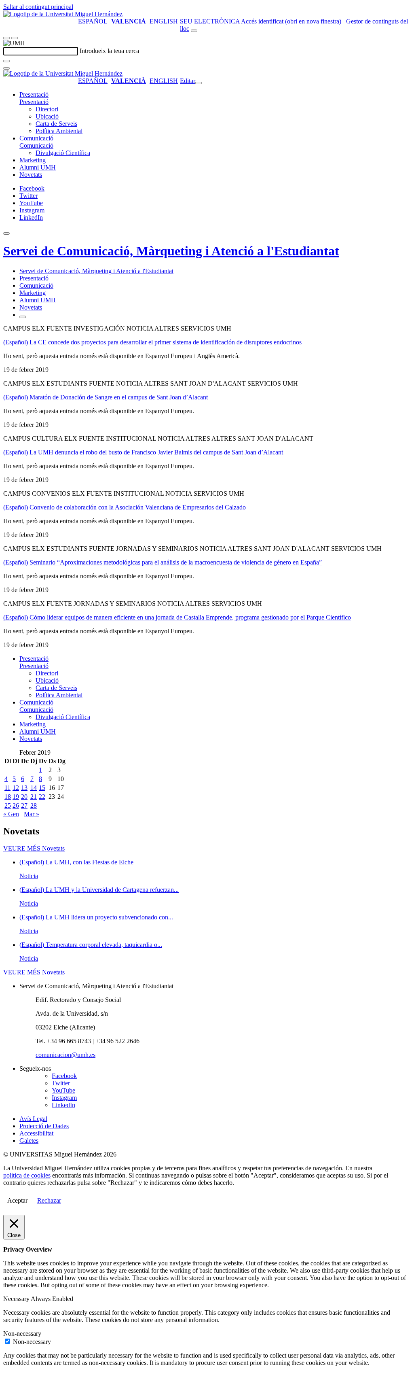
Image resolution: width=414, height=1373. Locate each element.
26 (16, 805)
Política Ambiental (59, 130)
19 (16, 796)
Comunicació (36, 138)
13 (24, 787)
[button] (34, 101)
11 (7, 787)
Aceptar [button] (17, 1200)
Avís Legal (33, 1118)
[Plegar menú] (198, 83)
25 (7, 805)
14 (33, 787)
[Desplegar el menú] (14, 38)
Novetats (30, 174)
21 (33, 796)
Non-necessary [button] (22, 1333)
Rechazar (49, 1200)
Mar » (31, 814)
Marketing (32, 160)
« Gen (11, 814)
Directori (47, 109)
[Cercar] (6, 61)
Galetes (28, 1140)
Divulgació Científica (63, 152)
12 (16, 787)
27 (24, 805)
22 (42, 796)
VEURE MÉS (34, 848)
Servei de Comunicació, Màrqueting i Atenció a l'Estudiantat (171, 251)
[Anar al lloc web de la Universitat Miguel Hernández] (63, 14)
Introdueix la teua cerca (109, 50)
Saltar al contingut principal (38, 6)
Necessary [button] (17, 1298)
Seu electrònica (210, 21)
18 (7, 796)
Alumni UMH (37, 167)
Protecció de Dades (44, 1126)
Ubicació (47, 116)
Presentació (34, 94)
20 (24, 796)
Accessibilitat (36, 1133)
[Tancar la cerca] (6, 68)
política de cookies (27, 1175)
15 (42, 787)
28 (33, 805)
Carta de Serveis (56, 123)
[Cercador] (194, 31)
